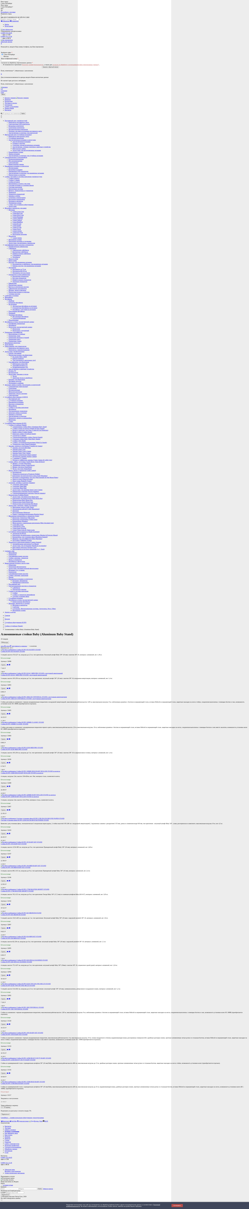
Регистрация (9, 26)
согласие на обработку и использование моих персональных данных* (76, 64)
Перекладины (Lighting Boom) (18, 495)
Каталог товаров (10, 98)
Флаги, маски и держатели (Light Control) (22, 470)
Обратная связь (10, 1169)
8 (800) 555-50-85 (6, 33)
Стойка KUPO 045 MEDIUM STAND (13, 915)
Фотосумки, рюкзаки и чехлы (18, 374)
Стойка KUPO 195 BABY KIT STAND (14, 844)
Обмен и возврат (10, 1130)
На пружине (13, 304)
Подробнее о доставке (8, 12)
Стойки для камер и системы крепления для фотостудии (23, 176)
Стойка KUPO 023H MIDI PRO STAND (14, 749)
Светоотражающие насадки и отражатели (22, 586)
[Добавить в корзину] (4, 665)
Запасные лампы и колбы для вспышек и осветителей (22, 385)
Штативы (12, 210)
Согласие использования (13, 1147)
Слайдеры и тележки (12, 295)
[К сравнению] (9, 665)
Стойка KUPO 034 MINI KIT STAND (13, 938)
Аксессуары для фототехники (14, 351)
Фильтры (5, 642)
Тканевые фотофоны (15, 315)
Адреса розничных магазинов (15, 1173)
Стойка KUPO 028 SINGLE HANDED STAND (16, 962)
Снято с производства (12, 1144)
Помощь (7, 1137)
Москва (6, 56)
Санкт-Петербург (9, 54)
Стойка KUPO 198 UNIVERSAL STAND (14, 1009)
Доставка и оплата (11, 103)
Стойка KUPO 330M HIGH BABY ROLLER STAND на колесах (22, 773)
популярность (16, 646)
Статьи (7, 1140)
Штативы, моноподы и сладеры (19, 603)
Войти (7, 24)
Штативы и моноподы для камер (15, 208)
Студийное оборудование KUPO (15, 423)
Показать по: (5, 648)
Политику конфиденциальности (32, 64)
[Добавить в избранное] (8, 665)
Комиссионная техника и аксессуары (17, 563)
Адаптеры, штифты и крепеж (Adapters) (22, 483)
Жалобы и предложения (13, 1171)
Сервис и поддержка (11, 106)
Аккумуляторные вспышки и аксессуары (22, 140)
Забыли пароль (48, 1189)
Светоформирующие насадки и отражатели (19, 245)
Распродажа (9, 101)
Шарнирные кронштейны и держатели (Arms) (24, 516)
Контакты (8, 110)
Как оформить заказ (11, 1133)
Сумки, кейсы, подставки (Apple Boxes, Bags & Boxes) (27, 462)
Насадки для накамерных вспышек (20, 262)
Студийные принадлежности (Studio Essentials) (24, 532)
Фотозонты (12, 267)
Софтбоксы (12, 248)
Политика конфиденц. (12, 1145)
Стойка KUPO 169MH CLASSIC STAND (14, 724)
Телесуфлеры (9, 344)
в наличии (33, 646)
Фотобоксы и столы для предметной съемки (19, 322)
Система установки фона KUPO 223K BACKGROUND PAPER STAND (25, 820)
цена (2, 646)
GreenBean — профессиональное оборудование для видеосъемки (22, 1118)
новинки (24, 646)
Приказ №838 (9, 108)
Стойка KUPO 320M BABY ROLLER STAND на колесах (20, 796)
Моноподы (12, 236)
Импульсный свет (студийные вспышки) (18, 134)
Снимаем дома (9, 551)
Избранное (6, 21)
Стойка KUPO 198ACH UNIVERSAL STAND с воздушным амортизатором (26, 698)
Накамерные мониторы (12, 343)
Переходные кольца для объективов (20, 355)
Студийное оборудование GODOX (16, 397)
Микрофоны (9, 297)
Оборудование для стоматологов (15, 346)
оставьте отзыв (8, 1185)
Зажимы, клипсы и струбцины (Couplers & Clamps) (25, 446)
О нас (6, 1152)
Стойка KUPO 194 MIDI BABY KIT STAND (15, 867)
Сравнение (15, 21)
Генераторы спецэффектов (13, 332)
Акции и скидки (10, 612)
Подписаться (5, 1114)
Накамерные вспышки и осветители (17, 166)
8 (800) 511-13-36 (6, 36)
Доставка (8, 1128)
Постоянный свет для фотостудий (16, 120)
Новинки (8, 99)
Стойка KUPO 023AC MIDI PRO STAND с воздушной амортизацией (24, 675)
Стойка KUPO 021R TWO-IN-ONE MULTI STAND (18, 985)
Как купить (8, 1135)
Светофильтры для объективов (19, 362)
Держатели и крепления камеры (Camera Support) (25, 542)
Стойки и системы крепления (18, 591)
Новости (7, 1138)
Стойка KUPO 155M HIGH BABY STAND (15, 1083)
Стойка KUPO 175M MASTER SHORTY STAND (17, 891)
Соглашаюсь (177, 1205)
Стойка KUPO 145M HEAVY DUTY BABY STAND (18, 1060)
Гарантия (8, 1142)
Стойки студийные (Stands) (18, 425)
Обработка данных (11, 1149)
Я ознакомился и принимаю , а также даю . (51, 64)
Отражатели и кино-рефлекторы (19, 274)
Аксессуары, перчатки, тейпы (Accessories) (23, 505)
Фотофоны (8, 299)
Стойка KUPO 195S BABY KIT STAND (14, 1034)
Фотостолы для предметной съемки (20, 327)
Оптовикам (8, 105)
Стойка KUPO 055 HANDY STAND (13, 651)
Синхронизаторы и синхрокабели (16, 157)
